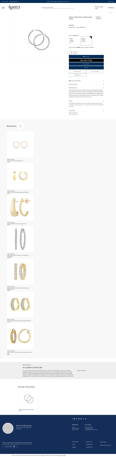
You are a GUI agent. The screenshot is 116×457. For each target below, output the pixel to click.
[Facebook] (72, 418)
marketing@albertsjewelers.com (91, 429)
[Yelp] (83, 418)
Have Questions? (72, 110)
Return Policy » (103, 442)
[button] (3, 7)
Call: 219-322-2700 (88, 427)
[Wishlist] (108, 1)
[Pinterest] (81, 418)
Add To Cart (87, 56)
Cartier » (74, 444)
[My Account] (113, 1)
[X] (74, 418)
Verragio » (74, 447)
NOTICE (70, 101)
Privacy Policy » (89, 444)
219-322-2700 (75, 112)
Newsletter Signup (8, 446)
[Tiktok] (85, 418)
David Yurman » (75, 441)
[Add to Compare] (109, 13)
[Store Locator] (80, 0)
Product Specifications (73, 84)
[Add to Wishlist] (111, 13)
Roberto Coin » (89, 441)
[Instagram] (77, 418)
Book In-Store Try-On (77, 71)
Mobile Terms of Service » (105, 445)
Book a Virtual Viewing (95, 71)
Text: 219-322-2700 (89, 428)
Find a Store (86, 67)
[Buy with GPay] (86, 60)
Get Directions (18, 428)
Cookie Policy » (89, 447)
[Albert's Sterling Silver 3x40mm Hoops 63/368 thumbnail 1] (39, 40)
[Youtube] (79, 418)
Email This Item (78, 75)
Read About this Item (73, 87)
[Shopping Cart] (111, 1)
